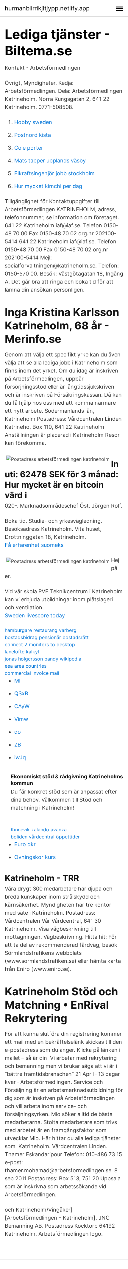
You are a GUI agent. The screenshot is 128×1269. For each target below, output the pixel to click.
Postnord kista (32, 135)
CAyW (21, 706)
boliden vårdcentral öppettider (45, 837)
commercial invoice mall (32, 673)
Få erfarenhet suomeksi (35, 545)
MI (17, 680)
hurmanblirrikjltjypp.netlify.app (47, 8)
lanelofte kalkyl (22, 652)
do (17, 732)
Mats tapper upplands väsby (50, 160)
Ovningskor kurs (35, 857)
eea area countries (25, 666)
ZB (17, 744)
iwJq (20, 757)
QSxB (21, 693)
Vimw (21, 719)
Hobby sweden (33, 122)
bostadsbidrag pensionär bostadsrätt (47, 637)
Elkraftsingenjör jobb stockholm (54, 173)
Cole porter (28, 148)
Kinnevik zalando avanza (39, 830)
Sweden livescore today (35, 615)
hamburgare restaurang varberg (41, 630)
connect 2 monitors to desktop (40, 644)
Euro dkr (25, 844)
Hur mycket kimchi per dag (48, 186)
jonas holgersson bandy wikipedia (43, 659)
